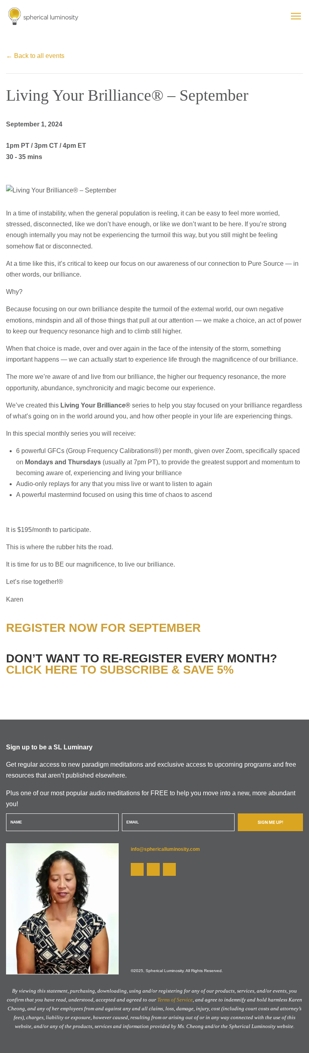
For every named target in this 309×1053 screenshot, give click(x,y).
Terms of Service (175, 1000)
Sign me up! (270, 822)
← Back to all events (35, 55)
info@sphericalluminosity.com (165, 849)
